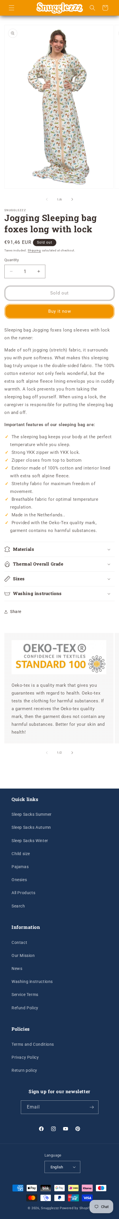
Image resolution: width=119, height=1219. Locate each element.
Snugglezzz (50, 1208)
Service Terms (25, 994)
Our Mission (23, 955)
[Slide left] (46, 199)
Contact (19, 942)
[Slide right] (72, 199)
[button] (11, 7)
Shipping (34, 250)
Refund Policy (25, 1008)
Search (18, 906)
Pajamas (20, 866)
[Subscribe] (91, 1107)
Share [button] (15, 611)
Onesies (19, 879)
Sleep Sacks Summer (32, 814)
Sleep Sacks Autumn (31, 827)
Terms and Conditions (33, 1044)
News (17, 968)
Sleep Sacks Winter (30, 840)
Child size (21, 853)
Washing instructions (32, 981)
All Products (23, 892)
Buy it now (59, 311)
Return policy (24, 1070)
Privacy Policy (25, 1057)
